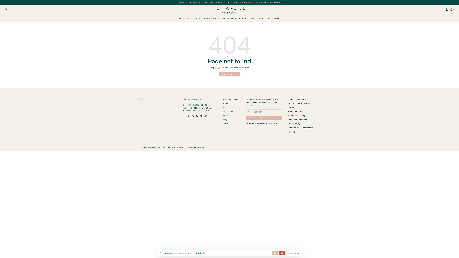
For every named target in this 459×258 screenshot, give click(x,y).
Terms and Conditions (297, 119)
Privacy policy (294, 123)
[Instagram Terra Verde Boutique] (193, 116)
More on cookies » (292, 253)
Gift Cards (273, 18)
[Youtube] (201, 116)
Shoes (207, 18)
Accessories (229, 18)
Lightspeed (181, 148)
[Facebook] (184, 116)
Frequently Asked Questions (300, 127)
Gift (215, 18)
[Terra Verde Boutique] (141, 99)
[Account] (447, 10)
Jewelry (243, 18)
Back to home (229, 74)
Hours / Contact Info (297, 99)
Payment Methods (296, 111)
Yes (274, 253)
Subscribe (264, 118)
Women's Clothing (188, 18)
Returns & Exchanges (297, 115)
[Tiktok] (206, 116)
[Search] (6, 10)
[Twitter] (188, 116)
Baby (253, 18)
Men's (262, 18)
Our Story (292, 107)
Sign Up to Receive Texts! (299, 103)
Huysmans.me (199, 148)
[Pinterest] (197, 116)
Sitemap (291, 132)
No (282, 253)
